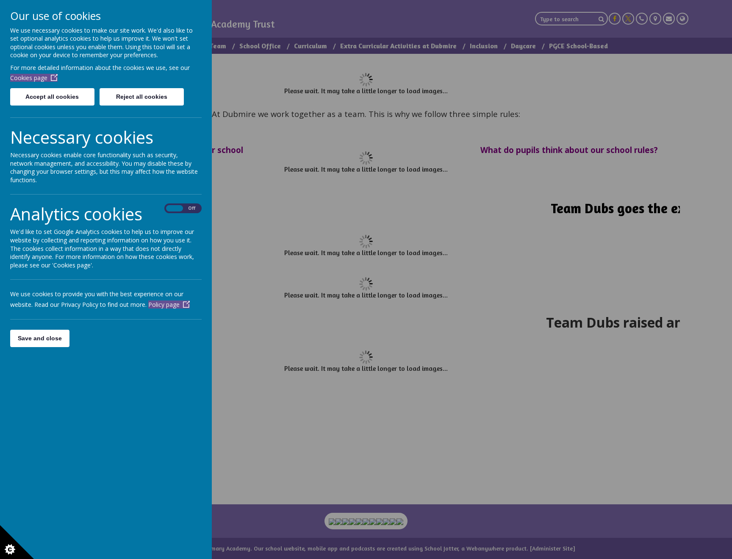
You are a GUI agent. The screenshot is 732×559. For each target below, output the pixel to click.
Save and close (40, 338)
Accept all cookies (52, 96)
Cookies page (28, 78)
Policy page (164, 304)
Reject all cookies (141, 96)
